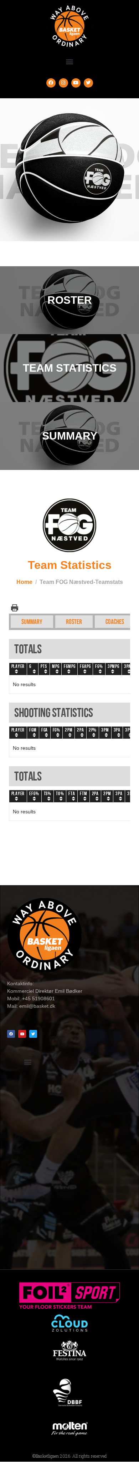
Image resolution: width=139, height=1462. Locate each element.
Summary (31, 621)
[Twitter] (88, 83)
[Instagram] (63, 83)
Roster (74, 621)
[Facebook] (51, 83)
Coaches (114, 621)
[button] (70, 62)
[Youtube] (76, 83)
